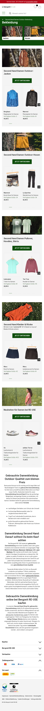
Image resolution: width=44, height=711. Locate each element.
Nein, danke (29, 358)
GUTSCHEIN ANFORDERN (29, 355)
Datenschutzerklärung (30, 365)
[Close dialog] (42, 344)
